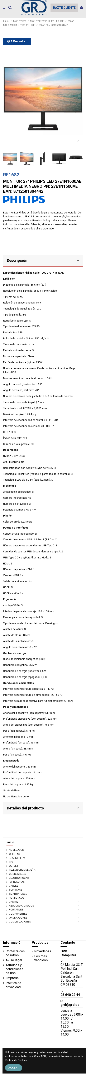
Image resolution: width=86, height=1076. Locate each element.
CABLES (13, 885)
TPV (11, 861)
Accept (13, 1067)
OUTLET (13, 865)
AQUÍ (44, 1056)
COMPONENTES (18, 913)
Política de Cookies (16, 1060)
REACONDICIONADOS (21, 905)
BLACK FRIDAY (17, 858)
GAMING (13, 901)
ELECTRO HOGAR (19, 877)
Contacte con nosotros (15, 953)
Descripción (17, 260)
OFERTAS (14, 854)
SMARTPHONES (18, 893)
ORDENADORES (18, 917)
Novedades (42, 951)
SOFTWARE (15, 889)
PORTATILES (16, 909)
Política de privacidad (13, 985)
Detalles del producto (25, 808)
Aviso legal (14, 960)
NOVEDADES (16, 849)
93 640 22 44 (70, 995)
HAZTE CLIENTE (64, 7)
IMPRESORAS (16, 881)
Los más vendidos (41, 958)
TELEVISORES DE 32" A (22, 869)
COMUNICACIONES (20, 921)
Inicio (10, 842)
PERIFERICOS (16, 897)
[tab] (43, 261)
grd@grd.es (70, 1005)
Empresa (12, 978)
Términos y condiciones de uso (14, 969)
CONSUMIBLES (17, 873)
